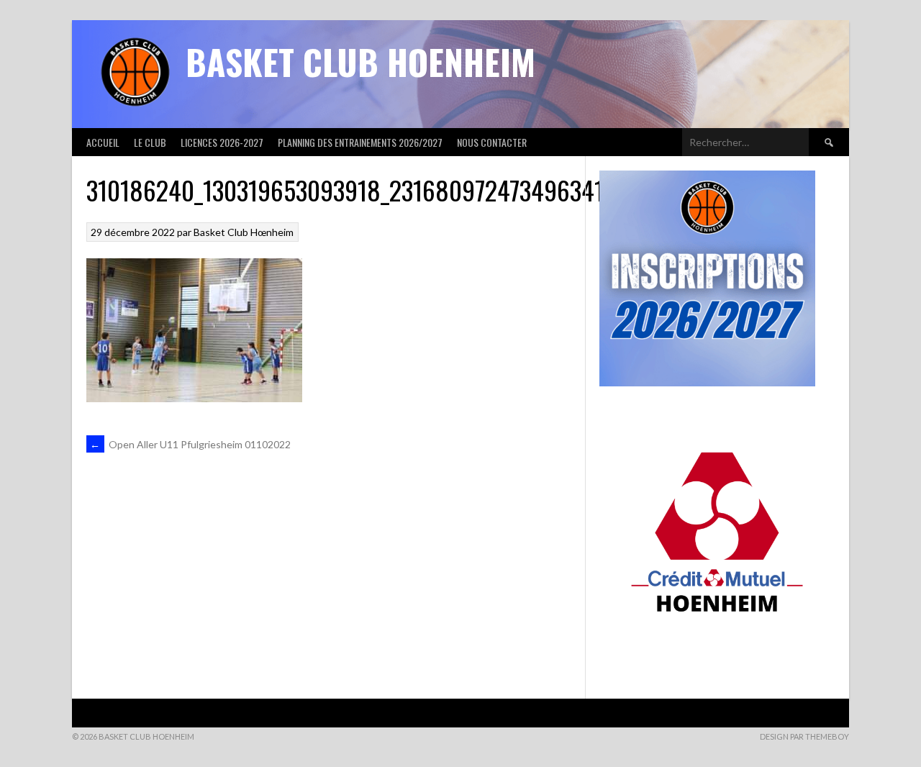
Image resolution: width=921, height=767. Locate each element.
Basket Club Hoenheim (360, 61)
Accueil (102, 142)
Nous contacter (492, 142)
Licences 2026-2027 (222, 142)
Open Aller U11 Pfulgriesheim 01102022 (190, 444)
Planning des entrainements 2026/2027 (360, 142)
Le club (150, 142)
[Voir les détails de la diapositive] (717, 522)
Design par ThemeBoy (804, 736)
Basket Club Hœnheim (244, 232)
